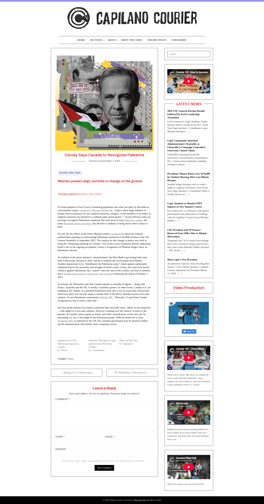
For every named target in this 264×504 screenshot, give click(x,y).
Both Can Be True (128, 340)
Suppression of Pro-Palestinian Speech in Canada (68, 343)
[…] (188, 131)
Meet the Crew (131, 40)
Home (81, 40)
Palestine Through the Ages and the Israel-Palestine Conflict (102, 343)
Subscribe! (179, 40)
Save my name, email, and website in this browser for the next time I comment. (105, 460)
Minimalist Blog (140, 500)
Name (60, 436)
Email (110, 436)
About (112, 40)
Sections (96, 40)
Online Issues (157, 40)
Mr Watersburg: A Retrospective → (132, 372)
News (71, 358)
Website (60, 449)
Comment (62, 399)
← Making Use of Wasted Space (76, 372)
